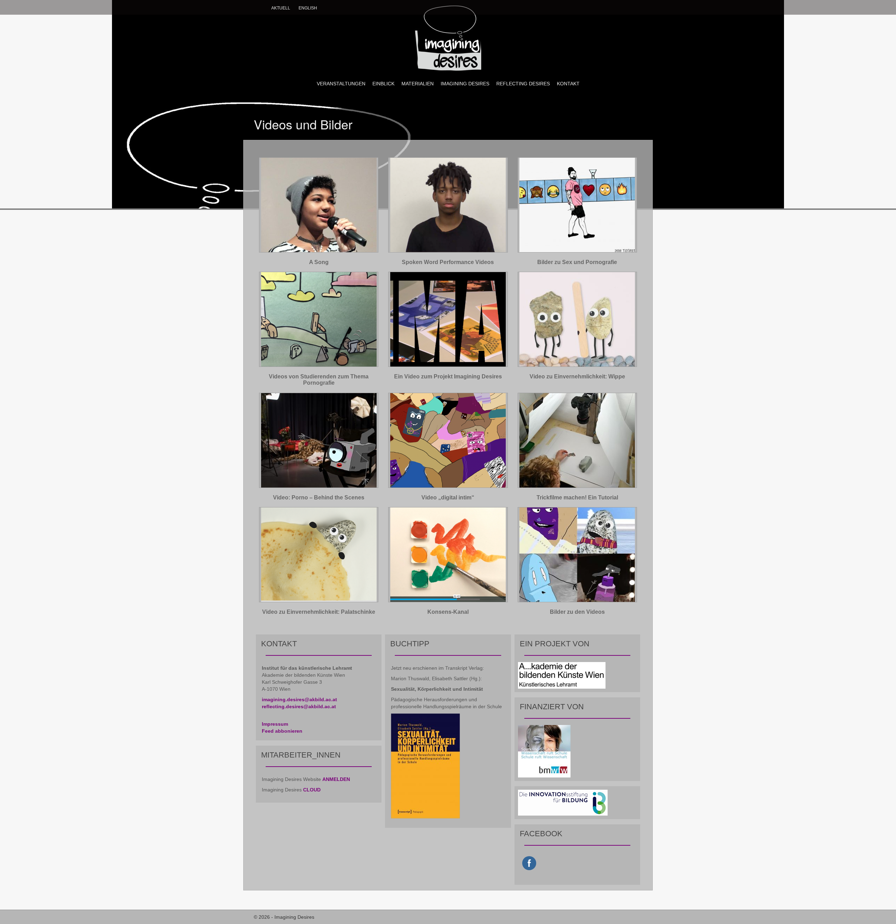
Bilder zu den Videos (577, 612)
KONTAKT (568, 83)
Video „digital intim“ (447, 497)
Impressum (275, 724)
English (308, 8)
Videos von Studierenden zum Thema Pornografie (319, 380)
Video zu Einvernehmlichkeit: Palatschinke (318, 612)
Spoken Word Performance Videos (448, 262)
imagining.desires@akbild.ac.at (299, 699)
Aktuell (280, 8)
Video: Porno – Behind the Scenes (318, 497)
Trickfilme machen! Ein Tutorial (577, 497)
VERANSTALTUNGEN (341, 83)
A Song (319, 262)
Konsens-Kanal (448, 612)
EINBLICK (383, 83)
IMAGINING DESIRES (465, 83)
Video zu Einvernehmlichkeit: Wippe (577, 376)
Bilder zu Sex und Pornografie (577, 262)
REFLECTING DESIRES (523, 83)
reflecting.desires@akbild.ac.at (299, 706)
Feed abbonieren (282, 731)
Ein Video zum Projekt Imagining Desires (448, 376)
